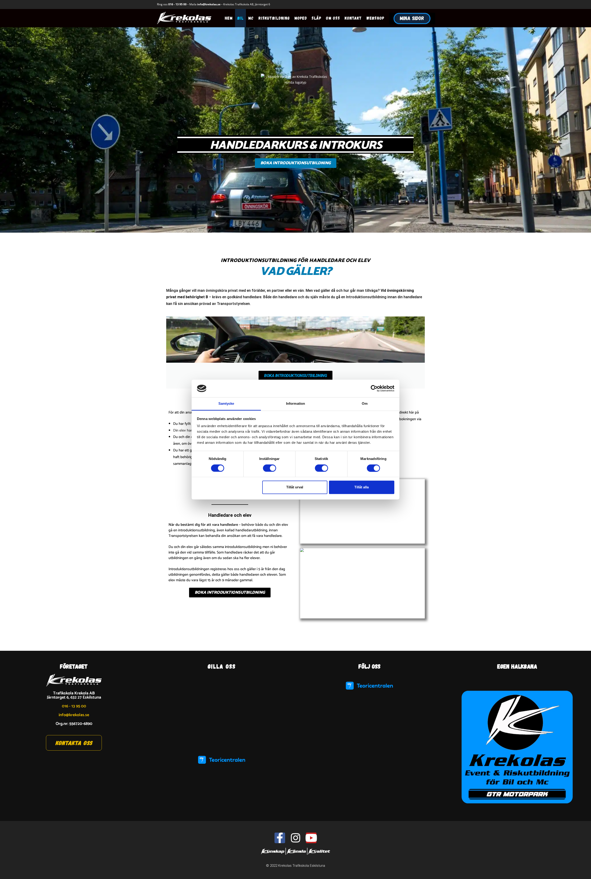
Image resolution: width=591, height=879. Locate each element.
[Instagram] (295, 838)
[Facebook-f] (279, 838)
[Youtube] (311, 838)
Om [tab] (365, 404)
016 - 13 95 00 (177, 4)
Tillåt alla (361, 487)
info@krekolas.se (208, 4)
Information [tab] (295, 404)
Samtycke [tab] (226, 404)
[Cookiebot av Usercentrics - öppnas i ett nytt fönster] (374, 388)
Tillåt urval (294, 487)
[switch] (269, 468)
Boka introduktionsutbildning (295, 375)
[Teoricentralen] (221, 760)
